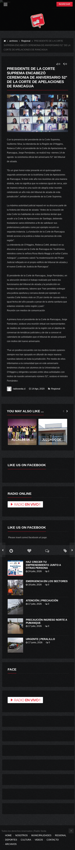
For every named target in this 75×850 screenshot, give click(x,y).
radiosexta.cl (19, 389)
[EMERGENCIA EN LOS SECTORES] (15, 587)
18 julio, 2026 (35, 584)
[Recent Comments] (47, 551)
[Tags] (65, 551)
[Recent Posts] (11, 551)
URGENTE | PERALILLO (40, 639)
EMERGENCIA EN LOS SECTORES (47, 581)
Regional (55, 389)
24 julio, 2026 (35, 571)
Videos (39, 840)
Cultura (26, 840)
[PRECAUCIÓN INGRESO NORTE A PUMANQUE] (15, 626)
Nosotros (21, 835)
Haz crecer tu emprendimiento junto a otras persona (43, 565)
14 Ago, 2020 (38, 389)
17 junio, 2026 (35, 642)
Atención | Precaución (42, 600)
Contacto (53, 840)
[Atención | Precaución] (15, 606)
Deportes (11, 840)
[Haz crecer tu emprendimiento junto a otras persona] (15, 568)
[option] (22, 432)
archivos (11, 844)
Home (8, 835)
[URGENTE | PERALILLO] (15, 645)
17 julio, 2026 (35, 604)
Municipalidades (41, 835)
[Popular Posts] (29, 551)
